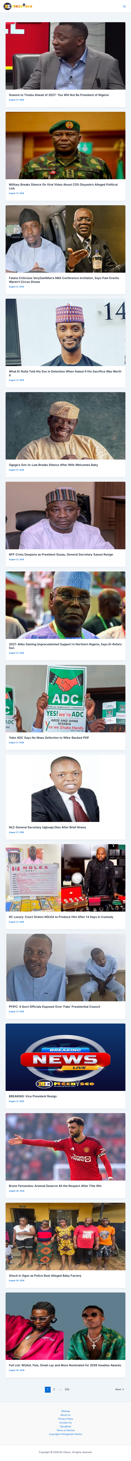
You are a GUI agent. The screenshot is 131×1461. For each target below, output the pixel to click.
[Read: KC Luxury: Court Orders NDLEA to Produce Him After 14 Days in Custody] (66, 877)
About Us (65, 1415)
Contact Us (65, 1422)
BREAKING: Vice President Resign (33, 1096)
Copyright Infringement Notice (65, 1434)
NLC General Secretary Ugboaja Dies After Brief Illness (47, 827)
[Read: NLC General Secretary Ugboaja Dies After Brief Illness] (66, 788)
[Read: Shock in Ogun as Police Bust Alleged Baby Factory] (66, 1236)
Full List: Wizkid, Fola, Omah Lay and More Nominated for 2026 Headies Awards (65, 1365)
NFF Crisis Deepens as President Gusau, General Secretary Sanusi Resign (61, 554)
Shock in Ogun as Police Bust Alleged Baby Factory (45, 1275)
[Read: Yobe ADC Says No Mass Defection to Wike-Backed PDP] (66, 698)
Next (119, 1389)
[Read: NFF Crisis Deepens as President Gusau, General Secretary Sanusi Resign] (66, 515)
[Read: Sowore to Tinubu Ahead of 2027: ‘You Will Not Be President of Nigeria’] (66, 55)
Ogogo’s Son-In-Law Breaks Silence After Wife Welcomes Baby (53, 465)
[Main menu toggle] (124, 6)
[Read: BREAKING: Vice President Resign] (66, 1057)
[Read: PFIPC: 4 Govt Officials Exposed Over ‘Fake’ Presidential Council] (66, 967)
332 (67, 1389)
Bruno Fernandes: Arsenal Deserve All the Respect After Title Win (55, 1186)
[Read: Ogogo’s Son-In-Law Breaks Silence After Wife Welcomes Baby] (66, 425)
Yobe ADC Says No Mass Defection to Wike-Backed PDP (49, 737)
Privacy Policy (65, 1418)
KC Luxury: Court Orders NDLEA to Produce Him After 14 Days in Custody (61, 917)
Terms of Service (66, 1430)
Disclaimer (65, 1426)
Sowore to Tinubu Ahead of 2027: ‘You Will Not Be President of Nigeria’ (59, 95)
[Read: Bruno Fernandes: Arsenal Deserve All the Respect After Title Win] (66, 1146)
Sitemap (65, 1411)
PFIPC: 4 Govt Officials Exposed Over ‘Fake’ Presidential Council (54, 1006)
